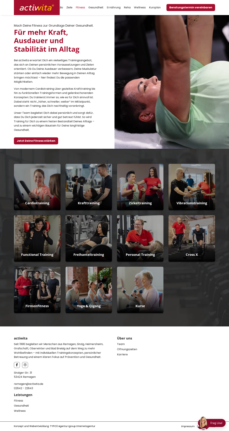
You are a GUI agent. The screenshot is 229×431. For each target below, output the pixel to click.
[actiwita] (37, 7)
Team (121, 344)
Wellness (140, 7)
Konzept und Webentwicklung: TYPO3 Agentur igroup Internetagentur (54, 426)
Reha (127, 7)
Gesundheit (95, 7)
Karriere (122, 354)
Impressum (188, 426)
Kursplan (155, 7)
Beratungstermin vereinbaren (190, 7)
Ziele (69, 7)
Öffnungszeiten (127, 349)
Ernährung (114, 7)
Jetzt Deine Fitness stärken (36, 141)
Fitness (80, 7)
